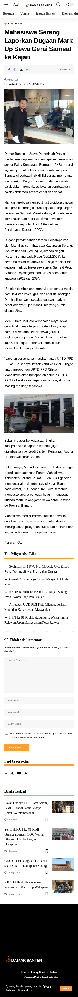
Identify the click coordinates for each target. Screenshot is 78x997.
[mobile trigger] (8, 4)
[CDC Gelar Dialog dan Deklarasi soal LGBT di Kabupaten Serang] (63, 864)
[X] (12, 774)
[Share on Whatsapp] (28, 69)
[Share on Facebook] (14, 69)
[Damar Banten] (39, 5)
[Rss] (26, 774)
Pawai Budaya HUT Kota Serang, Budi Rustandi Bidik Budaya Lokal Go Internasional (26, 808)
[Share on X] (21, 69)
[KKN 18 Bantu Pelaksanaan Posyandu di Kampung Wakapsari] (63, 886)
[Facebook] (6, 774)
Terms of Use (25, 990)
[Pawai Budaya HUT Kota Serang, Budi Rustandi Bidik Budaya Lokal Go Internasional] (63, 807)
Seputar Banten (17, 24)
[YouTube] (18, 774)
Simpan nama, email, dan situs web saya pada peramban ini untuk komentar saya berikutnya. (41, 735)
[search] (58, 4)
